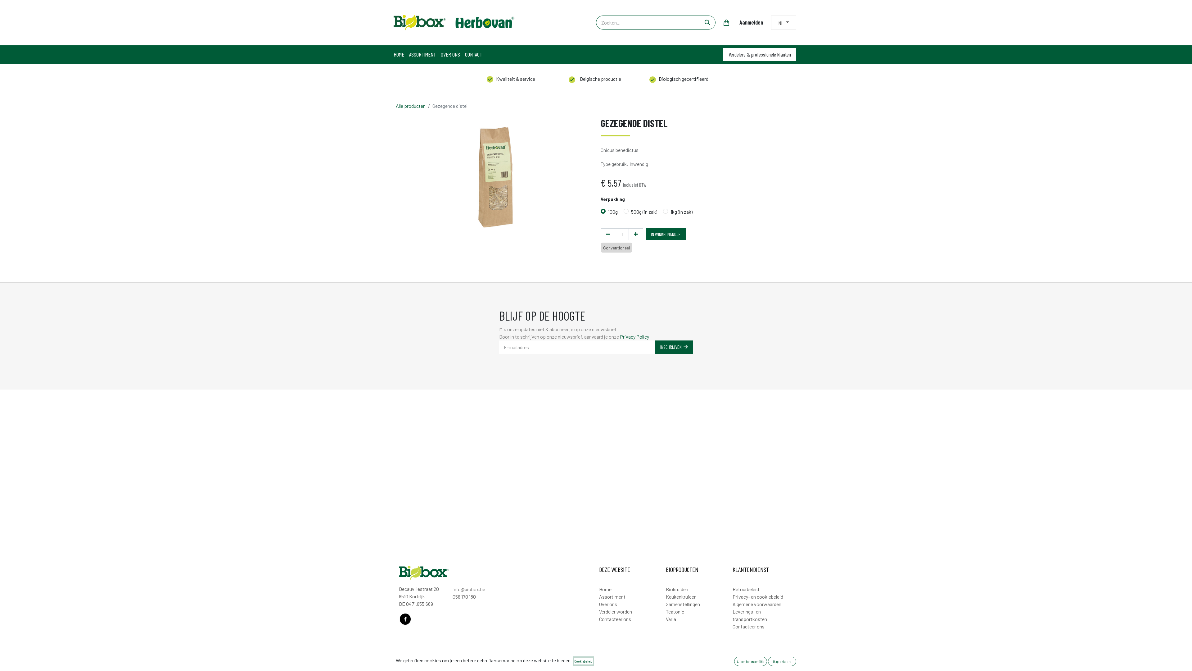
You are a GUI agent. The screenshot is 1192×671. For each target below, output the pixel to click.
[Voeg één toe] (636, 234)
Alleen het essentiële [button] (750, 661)
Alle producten (411, 106)
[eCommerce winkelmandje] (726, 22)
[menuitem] (399, 54)
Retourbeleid (746, 589)
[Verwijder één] (608, 234)
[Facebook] (405, 619)
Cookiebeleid (583, 661)
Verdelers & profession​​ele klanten (760, 54)
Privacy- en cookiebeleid (758, 597)
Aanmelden (751, 22)
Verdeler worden (615, 611)
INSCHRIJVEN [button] (672, 347)
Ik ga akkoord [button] (782, 661)
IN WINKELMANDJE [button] (666, 234)
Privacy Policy (634, 337)
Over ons (608, 604)
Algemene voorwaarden (757, 604)
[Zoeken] (708, 23)
